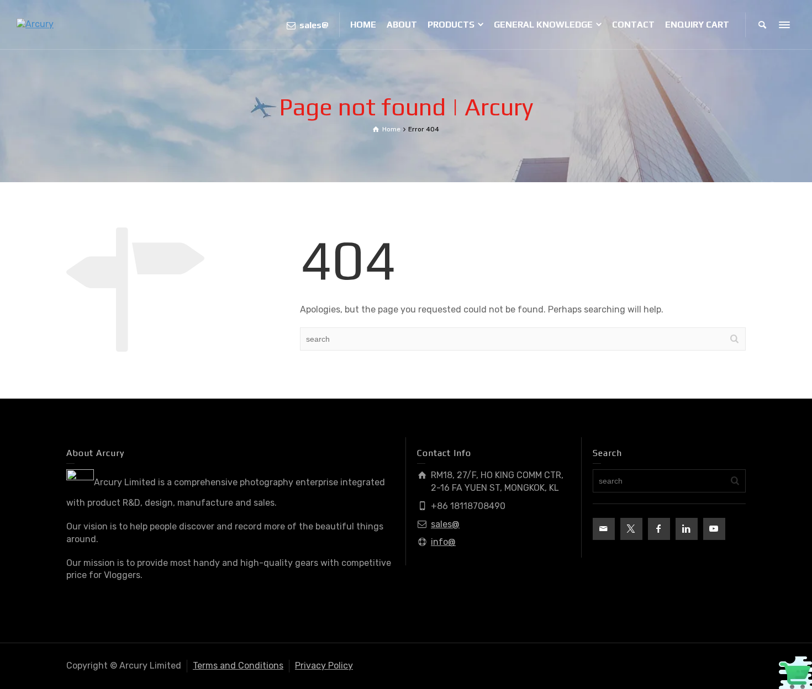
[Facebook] (659, 529)
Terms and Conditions (238, 665)
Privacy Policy (324, 665)
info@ (443, 542)
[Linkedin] (687, 529)
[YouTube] (714, 529)
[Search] (762, 25)
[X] (631, 529)
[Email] (604, 529)
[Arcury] (35, 24)
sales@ (445, 524)
